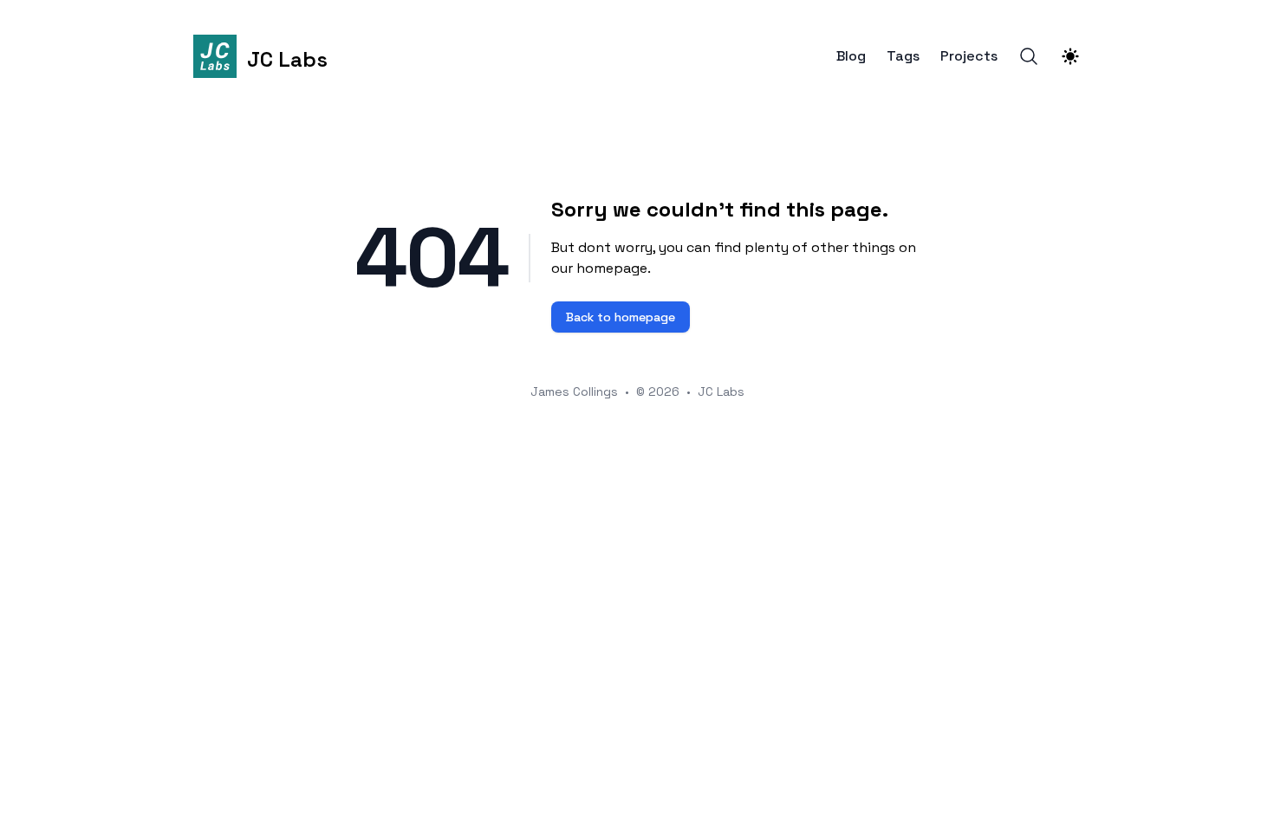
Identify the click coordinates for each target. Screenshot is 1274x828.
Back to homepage (620, 317)
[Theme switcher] (1070, 56)
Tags (903, 56)
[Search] (1028, 56)
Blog (851, 56)
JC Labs (721, 391)
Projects (969, 56)
